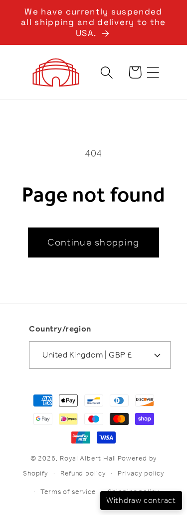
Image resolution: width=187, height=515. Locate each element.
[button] (153, 72)
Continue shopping (93, 242)
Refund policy (83, 473)
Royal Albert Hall (88, 458)
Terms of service (68, 492)
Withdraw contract (141, 500)
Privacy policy (141, 473)
